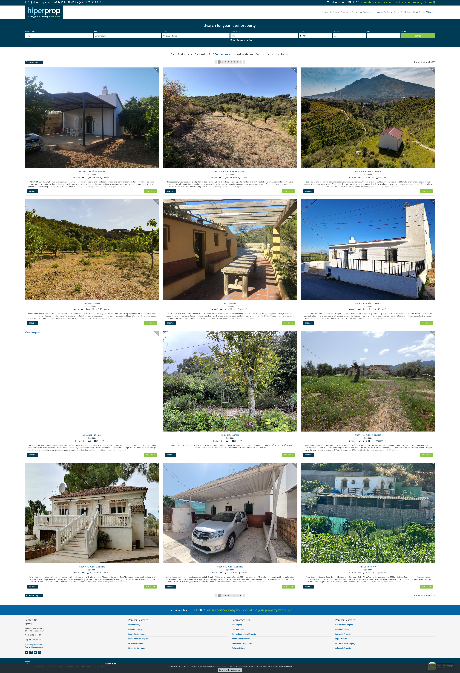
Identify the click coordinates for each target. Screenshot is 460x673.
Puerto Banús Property (137, 634)
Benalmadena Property (344, 624)
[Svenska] (115, 663)
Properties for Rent (383, 12)
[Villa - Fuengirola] (92, 381)
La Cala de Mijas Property (345, 643)
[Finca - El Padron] (230, 381)
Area (95, 31)
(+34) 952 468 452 (65, 2)
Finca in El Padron (230, 435)
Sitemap (88, 666)
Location (165, 31)
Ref (368, 31)
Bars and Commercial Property (244, 634)
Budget (302, 31)
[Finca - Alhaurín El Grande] (368, 117)
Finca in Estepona (92, 303)
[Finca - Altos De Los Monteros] (230, 117)
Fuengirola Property (343, 634)
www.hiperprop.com (35, 647)
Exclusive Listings (238, 648)
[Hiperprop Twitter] (27, 652)
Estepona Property (135, 643)
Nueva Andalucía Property (138, 639)
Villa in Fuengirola (92, 435)
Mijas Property (341, 639)
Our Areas (334, 12)
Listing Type (30, 31)
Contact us (221, 54)
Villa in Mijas (230, 303)
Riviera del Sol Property (137, 648)
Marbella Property (135, 629)
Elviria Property (134, 624)
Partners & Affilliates (402, 12)
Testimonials (69, 666)
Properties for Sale (348, 12)
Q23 (101, 666)
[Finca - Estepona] (92, 249)
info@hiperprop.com (37, 2)
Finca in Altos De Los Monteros (230, 171)
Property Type (236, 31)
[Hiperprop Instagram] (40, 652)
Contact (422, 12)
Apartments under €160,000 (242, 639)
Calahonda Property (343, 648)
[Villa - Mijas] (230, 249)
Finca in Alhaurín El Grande (368, 171)
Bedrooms (337, 31)
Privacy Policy (79, 666)
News (415, 12)
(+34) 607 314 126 (90, 2)
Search (418, 36)
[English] (106, 663)
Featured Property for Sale (242, 643)
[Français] (112, 663)
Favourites (432, 12)
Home (61, 666)
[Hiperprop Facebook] (31, 652)
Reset (403, 31)
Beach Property (238, 629)
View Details (150, 191)
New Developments (366, 12)
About (326, 12)
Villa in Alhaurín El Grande (92, 171)
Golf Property (237, 624)
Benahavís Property (343, 629)
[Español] (109, 663)
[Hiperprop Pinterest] (35, 652)
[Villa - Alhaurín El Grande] (92, 117)
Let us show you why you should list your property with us (396, 2)
